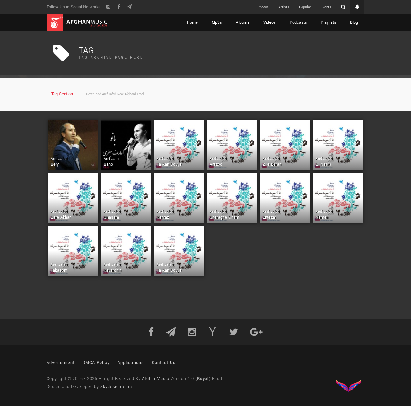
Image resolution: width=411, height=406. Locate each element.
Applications (131, 363)
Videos (269, 22)
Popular (305, 7)
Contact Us (164, 363)
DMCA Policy (96, 363)
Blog (354, 22)
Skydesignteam (116, 387)
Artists (283, 7)
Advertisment (60, 363)
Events (326, 7)
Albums (242, 22)
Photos (263, 7)
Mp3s (217, 22)
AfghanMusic (155, 379)
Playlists (328, 22)
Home (192, 22)
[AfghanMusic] (77, 22)
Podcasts (298, 22)
